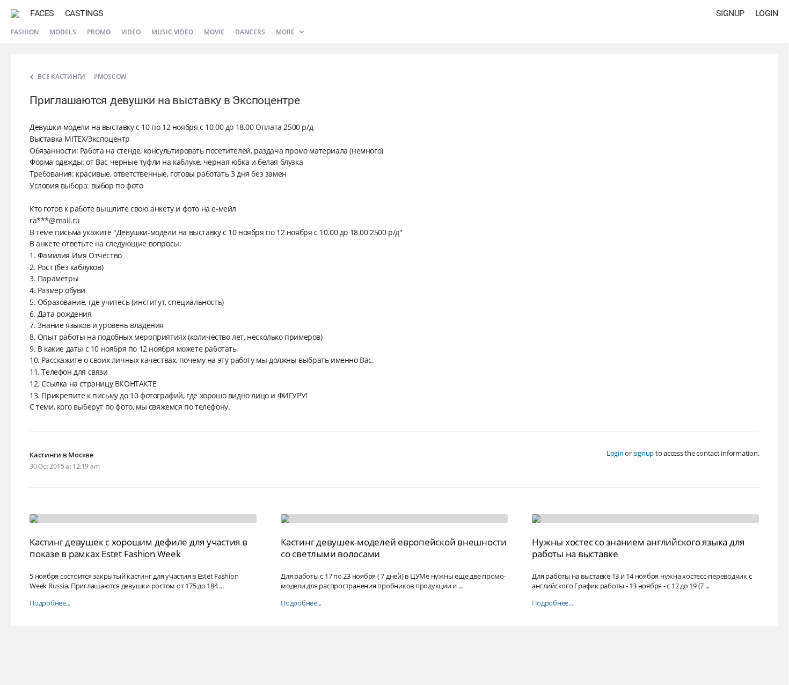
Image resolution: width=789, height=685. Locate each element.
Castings (84, 13)
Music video (172, 32)
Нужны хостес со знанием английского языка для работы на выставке (638, 548)
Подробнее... (50, 603)
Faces (42, 13)
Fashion (25, 32)
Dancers (250, 32)
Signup (730, 13)
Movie (214, 32)
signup (643, 453)
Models (62, 32)
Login (766, 13)
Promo (99, 32)
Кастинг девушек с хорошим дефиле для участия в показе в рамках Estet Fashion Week (138, 548)
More (286, 32)
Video (131, 32)
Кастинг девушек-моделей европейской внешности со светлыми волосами (394, 548)
